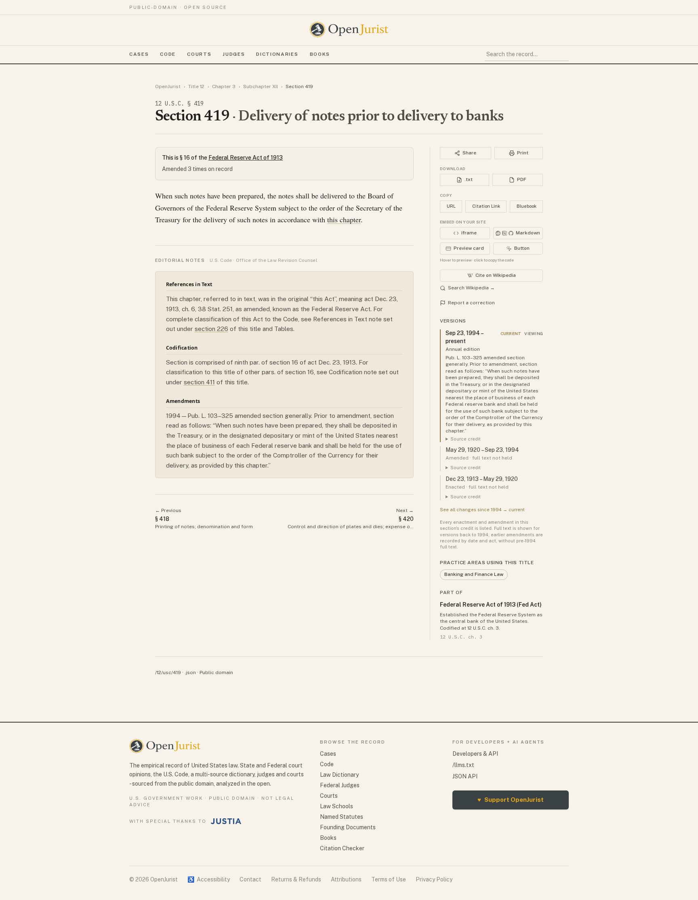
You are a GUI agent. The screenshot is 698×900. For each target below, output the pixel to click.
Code (168, 54)
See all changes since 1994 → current (482, 509)
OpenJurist (168, 86)
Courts (199, 54)
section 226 (211, 328)
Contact (250, 879)
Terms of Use (388, 879)
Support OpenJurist (510, 799)
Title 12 (196, 86)
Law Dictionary (339, 774)
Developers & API (475, 753)
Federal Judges (340, 785)
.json (190, 672)
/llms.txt (463, 765)
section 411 (199, 382)
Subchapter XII (260, 86)
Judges (234, 54)
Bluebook (526, 206)
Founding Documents (348, 827)
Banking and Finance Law (473, 574)
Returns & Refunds (296, 879)
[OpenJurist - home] (349, 29)
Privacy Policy (434, 879)
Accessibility (208, 879)
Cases (139, 54)
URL (451, 206)
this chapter (344, 219)
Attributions (346, 879)
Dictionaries (277, 54)
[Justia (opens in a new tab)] (226, 821)
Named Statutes (341, 817)
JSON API (464, 776)
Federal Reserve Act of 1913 (245, 157)
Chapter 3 (223, 86)
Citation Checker (342, 848)
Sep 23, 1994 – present (464, 337)
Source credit (465, 438)
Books (320, 54)
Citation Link (486, 206)
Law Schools (336, 806)
